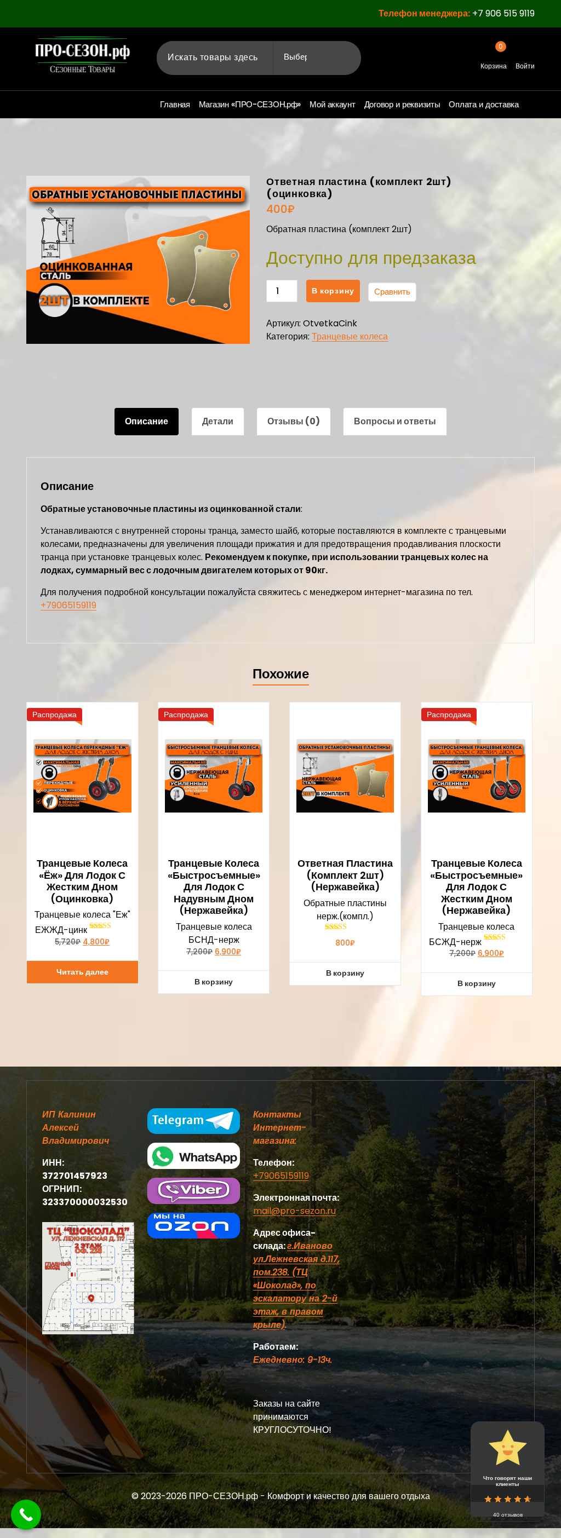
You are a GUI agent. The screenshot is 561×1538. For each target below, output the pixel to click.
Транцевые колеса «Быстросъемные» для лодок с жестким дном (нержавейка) (476, 887)
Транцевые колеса (350, 336)
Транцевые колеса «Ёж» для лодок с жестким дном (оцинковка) (82, 881)
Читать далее (82, 971)
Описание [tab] (146, 421)
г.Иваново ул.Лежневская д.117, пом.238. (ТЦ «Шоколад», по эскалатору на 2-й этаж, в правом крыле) (296, 1285)
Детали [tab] (217, 421)
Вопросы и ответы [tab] (395, 421)
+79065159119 (68, 605)
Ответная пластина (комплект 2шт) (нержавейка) (345, 875)
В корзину (333, 290)
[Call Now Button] (26, 1515)
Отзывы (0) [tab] (293, 421)
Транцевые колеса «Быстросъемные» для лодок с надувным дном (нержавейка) (214, 887)
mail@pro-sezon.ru (294, 1211)
